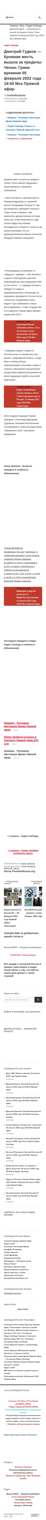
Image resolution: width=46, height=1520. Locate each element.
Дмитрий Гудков (11, 868)
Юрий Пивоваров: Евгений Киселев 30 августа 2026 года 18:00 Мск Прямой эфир (23, 1100)
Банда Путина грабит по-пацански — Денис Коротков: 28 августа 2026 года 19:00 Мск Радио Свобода (22, 1168)
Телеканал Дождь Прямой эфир (18, 1241)
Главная (14, 26)
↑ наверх (15, 730)
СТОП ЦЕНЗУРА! (11, 1255)
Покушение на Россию (13, 1275)
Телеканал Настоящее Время (16, 1247)
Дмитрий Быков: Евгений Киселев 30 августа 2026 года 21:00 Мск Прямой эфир (22, 1087)
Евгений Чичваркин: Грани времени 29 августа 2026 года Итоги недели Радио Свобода (23, 1141)
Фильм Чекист (10, 1264)
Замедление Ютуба (12, 1258)
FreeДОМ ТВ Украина (13, 1249)
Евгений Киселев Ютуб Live (16, 1278)
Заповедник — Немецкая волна (17, 1261)
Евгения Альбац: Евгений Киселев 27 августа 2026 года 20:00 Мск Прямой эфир (22, 1196)
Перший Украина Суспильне (16, 1270)
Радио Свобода (34, 26)
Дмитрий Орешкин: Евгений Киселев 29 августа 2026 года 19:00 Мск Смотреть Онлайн (23, 1114)
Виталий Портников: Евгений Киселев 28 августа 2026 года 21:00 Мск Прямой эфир (24, 1155)
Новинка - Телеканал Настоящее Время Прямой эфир (20, 726)
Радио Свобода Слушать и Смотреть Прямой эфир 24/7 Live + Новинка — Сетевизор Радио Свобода (20, 1339)
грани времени (28, 866)
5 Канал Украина (11, 1252)
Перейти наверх (35, 1515)
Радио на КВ (9, 1244)
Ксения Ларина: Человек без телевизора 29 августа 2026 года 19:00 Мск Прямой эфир (24, 1128)
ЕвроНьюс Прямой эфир (15, 1267)
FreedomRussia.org (16, 95)
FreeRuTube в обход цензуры (23, 955)
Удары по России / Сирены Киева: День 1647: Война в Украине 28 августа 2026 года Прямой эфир (23, 1182)
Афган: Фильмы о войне (14, 1272)
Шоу (22, 26)
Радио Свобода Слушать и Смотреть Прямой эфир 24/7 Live (21, 740)
